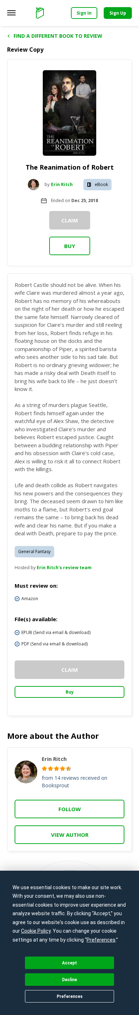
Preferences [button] (101, 940)
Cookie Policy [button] (36, 931)
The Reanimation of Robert (70, 167)
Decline (69, 979)
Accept (69, 962)
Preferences (70, 996)
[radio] (44, 768)
